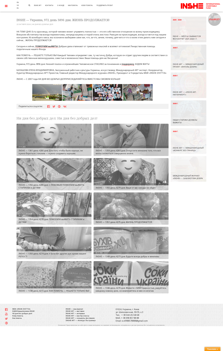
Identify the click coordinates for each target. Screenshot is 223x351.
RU (18, 8)
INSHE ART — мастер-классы (77, 316)
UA (18, 5)
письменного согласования (155, 325)
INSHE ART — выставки (75, 311)
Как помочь (17, 318)
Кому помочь (17, 316)
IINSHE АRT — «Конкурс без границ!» (81, 320)
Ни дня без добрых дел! (42, 24)
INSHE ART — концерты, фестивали (80, 318)
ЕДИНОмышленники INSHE (23, 311)
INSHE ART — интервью (75, 313)
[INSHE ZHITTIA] (200, 5)
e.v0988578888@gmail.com (135, 320)
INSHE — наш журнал (74, 309)
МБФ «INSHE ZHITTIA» (21, 309)
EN (18, 2)
